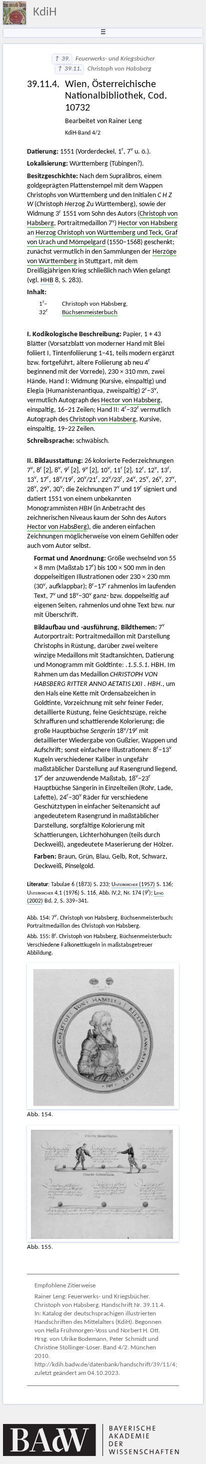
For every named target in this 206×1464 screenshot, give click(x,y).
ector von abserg (57, 527)
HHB (47, 280)
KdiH (45, 13)
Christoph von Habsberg (103, 419)
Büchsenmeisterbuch (90, 313)
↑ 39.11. (69, 69)
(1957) (133, 885)
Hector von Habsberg (148, 223)
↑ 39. (62, 59)
